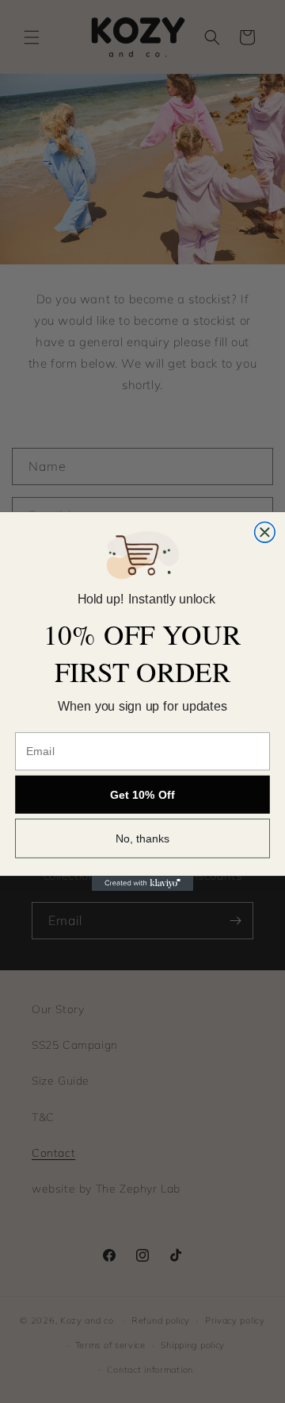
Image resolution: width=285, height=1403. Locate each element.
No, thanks (143, 838)
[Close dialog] (265, 532)
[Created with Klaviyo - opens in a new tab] (142, 883)
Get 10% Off (142, 794)
